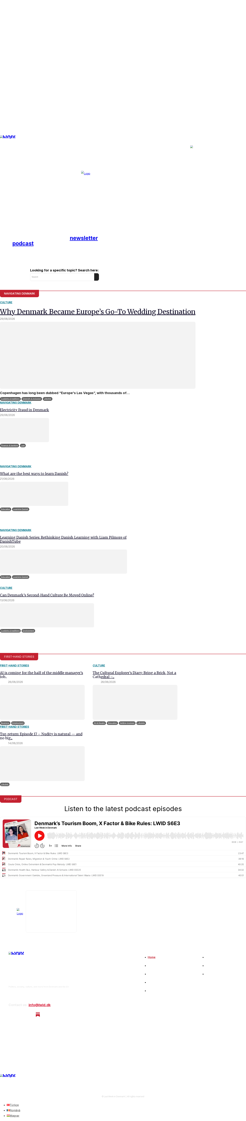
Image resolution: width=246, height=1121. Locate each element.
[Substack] (38, 1014)
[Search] (96, 277)
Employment (18, 723)
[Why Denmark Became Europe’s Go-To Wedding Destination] (97, 355)
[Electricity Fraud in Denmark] (24, 430)
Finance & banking (9, 445)
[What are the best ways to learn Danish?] (34, 494)
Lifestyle (47, 399)
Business (5, 723)
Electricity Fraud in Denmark (24, 410)
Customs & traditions (10, 399)
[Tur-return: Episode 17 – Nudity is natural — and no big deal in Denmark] (42, 763)
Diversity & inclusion (32, 399)
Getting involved (127, 723)
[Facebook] (11, 1014)
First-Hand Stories (14, 665)
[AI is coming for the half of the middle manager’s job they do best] (42, 702)
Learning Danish (20, 509)
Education (5, 509)
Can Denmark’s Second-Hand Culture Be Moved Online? (47, 595)
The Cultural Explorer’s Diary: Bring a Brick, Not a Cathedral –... (134, 675)
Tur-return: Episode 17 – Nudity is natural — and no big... (41, 736)
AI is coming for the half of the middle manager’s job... (41, 675)
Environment (28, 631)
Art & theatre (99, 723)
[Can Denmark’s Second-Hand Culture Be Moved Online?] (47, 615)
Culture (6, 302)
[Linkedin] (29, 1014)
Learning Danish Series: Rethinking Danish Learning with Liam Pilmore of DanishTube (63, 539)
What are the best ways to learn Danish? (34, 474)
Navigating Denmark (15, 402)
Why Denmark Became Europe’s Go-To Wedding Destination (97, 312)
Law (23, 445)
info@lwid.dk (40, 1005)
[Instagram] (20, 1014)
